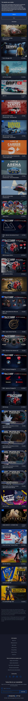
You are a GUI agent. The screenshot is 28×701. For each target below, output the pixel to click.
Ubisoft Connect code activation (14, 670)
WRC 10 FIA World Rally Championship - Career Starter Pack (11, 156)
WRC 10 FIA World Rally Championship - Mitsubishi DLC (10, 116)
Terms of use (14, 647)
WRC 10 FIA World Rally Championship (8, 196)
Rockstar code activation (14, 667)
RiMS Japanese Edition (8, 274)
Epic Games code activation (14, 665)
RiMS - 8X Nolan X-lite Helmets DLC (10, 350)
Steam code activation (14, 663)
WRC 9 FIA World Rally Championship (7, 38)
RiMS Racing (5, 407)
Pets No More (6, 506)
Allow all (14, 14)
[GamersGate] (14, 696)
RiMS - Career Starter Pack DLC (9, 331)
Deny (14, 18)
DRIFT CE (4, 96)
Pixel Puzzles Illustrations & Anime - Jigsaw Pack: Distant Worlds (11, 486)
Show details (14, 21)
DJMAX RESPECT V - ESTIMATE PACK (10, 525)
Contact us (14, 654)
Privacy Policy (14, 650)
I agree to (7, 688)
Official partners (14, 643)
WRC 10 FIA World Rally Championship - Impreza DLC (9, 136)
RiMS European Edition (8, 255)
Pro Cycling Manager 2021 (8, 601)
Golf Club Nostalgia (7, 77)
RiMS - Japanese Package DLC (9, 388)
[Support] (20, 676)
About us (14, 640)
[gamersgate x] (10, 676)
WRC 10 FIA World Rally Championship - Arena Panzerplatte (11, 176)
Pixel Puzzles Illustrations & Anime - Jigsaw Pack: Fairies (11, 426)
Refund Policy (14, 652)
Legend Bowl (5, 216)
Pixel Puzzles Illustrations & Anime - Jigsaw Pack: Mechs (11, 446)
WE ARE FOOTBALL (7, 564)
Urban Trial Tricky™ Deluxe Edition (10, 545)
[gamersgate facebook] (6, 676)
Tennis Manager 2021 (7, 58)
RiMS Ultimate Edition (7, 293)
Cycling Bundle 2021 (7, 582)
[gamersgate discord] (17, 676)
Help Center (14, 645)
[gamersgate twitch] (13, 676)
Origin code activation (14, 660)
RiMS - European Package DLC (9, 369)
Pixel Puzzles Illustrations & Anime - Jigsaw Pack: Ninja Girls (11, 466)
